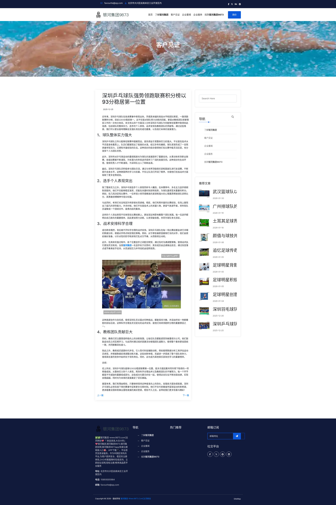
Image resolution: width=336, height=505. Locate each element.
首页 (150, 14)
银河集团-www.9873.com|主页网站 (136, 498)
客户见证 (175, 14)
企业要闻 (186, 14)
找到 (214, 14)
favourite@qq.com (113, 3)
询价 (234, 14)
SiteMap (237, 499)
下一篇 (186, 395)
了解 (161, 14)
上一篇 (100, 395)
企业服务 (197, 14)
